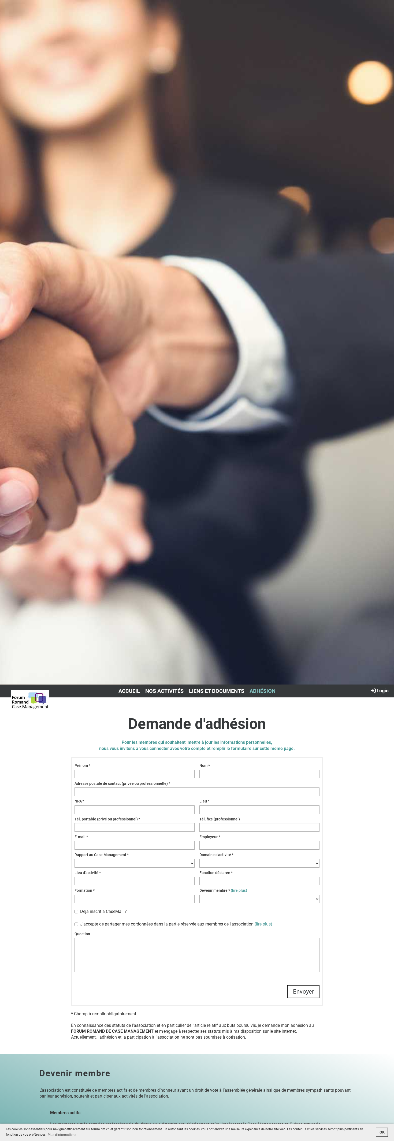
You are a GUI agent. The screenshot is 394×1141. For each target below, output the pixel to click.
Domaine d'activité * (216, 855)
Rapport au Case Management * (102, 855)
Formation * (85, 890)
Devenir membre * (223, 890)
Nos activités (164, 691)
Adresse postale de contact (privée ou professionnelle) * (122, 783)
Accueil (129, 691)
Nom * (204, 765)
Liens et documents (216, 691)
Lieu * (204, 801)
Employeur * (209, 837)
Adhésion (263, 691)
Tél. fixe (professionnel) (219, 819)
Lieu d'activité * (88, 873)
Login (383, 690)
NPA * (79, 801)
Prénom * (82, 765)
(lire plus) (239, 890)
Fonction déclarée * (216, 873)
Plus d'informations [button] (62, 1135)
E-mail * (81, 837)
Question (82, 934)
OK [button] (382, 1132)
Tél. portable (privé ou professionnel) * (107, 819)
